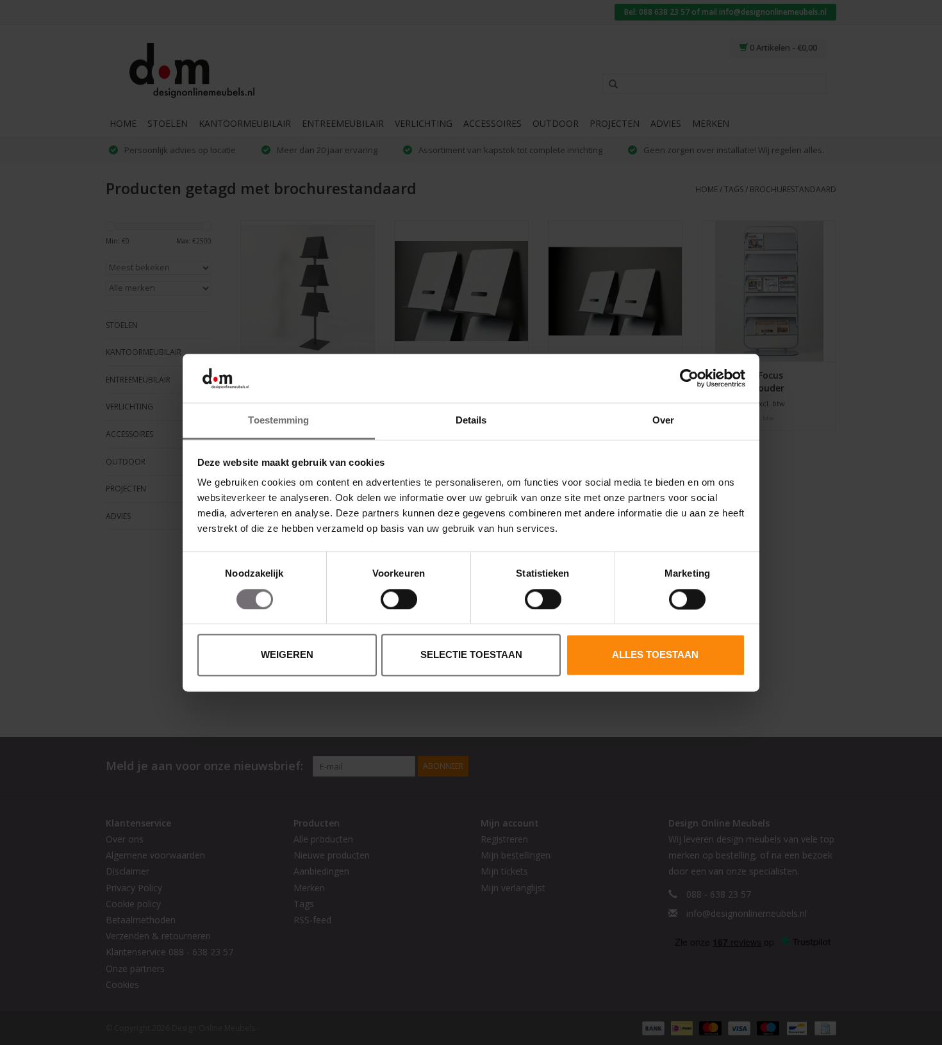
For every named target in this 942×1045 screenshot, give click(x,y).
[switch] (399, 599)
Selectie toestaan (471, 655)
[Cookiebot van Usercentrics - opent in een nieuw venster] (689, 378)
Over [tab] (663, 420)
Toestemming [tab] (278, 420)
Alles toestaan (655, 655)
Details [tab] (471, 420)
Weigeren (287, 655)
